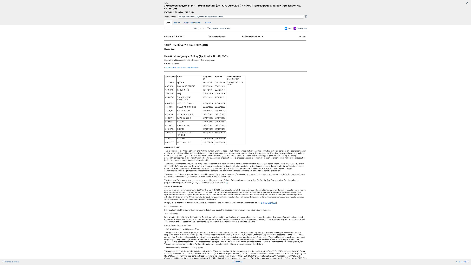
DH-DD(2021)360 (268, 203)
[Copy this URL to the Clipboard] (306, 16)
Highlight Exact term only (219, 28)
